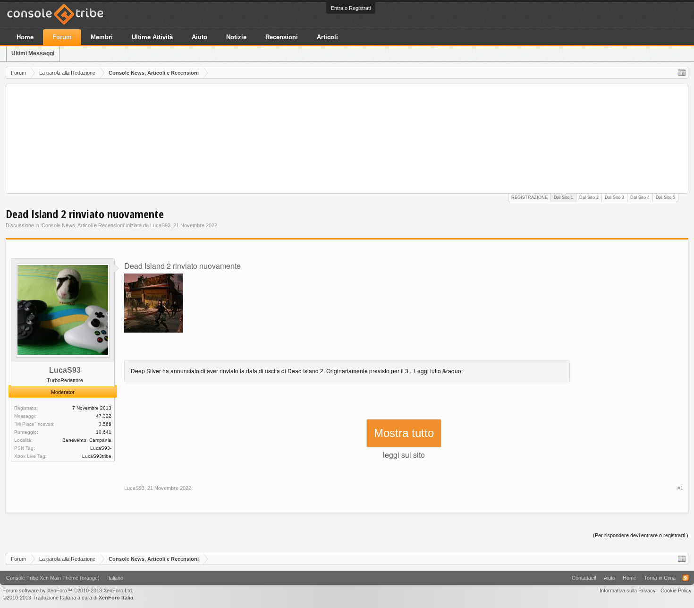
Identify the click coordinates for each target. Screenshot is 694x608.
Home (25, 37)
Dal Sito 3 (614, 197)
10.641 (103, 432)
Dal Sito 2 (589, 197)
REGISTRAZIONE (529, 197)
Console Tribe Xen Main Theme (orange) (53, 578)
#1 (680, 488)
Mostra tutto (404, 433)
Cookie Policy (676, 590)
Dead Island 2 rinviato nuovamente (182, 265)
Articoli (327, 37)
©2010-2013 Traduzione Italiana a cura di (68, 597)
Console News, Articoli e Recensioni (83, 225)
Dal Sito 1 (563, 197)
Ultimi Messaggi (32, 53)
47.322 (103, 416)
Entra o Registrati (351, 8)
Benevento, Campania (86, 440)
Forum (62, 37)
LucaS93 (160, 225)
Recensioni (281, 37)
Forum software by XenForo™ (67, 590)
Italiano (115, 578)
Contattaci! (584, 578)
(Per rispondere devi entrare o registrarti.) (640, 535)
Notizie (236, 37)
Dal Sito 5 (665, 197)
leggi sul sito (404, 454)
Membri (102, 37)
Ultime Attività (152, 37)
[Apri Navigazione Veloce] (682, 73)
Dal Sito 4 (640, 197)
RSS (685, 578)
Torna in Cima (660, 578)
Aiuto (199, 37)
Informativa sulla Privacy (628, 590)
